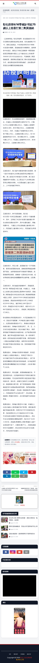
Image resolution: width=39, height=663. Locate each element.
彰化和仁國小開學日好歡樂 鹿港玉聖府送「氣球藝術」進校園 (23, 519)
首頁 (4, 18)
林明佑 (22, 505)
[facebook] (6, 552)
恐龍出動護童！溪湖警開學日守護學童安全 (22, 534)
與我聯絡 (23, 654)
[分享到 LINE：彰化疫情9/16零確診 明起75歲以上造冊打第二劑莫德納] (15, 472)
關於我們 (16, 654)
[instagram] (13, 552)
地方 (7, 18)
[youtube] (19, 552)
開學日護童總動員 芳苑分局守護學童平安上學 (23, 526)
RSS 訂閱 (21, 660)
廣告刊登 (29, 654)
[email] (26, 552)
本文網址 (17, 442)
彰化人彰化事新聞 (26, 658)
